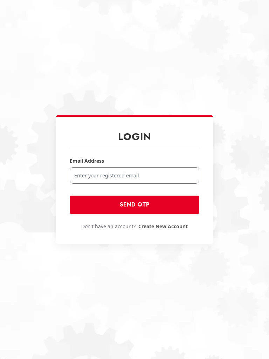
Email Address (87, 160)
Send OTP (135, 205)
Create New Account (163, 226)
